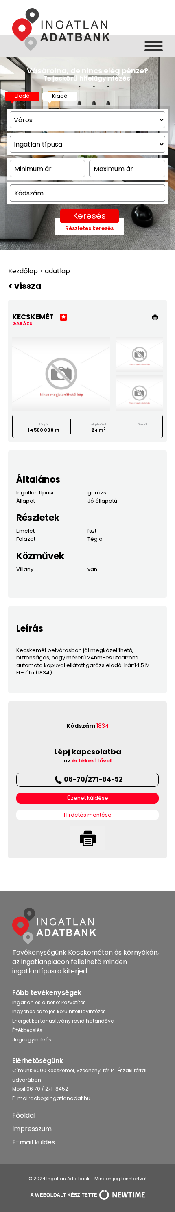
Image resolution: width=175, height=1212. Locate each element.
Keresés (89, 216)
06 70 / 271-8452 (47, 1088)
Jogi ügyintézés (31, 1039)
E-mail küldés (33, 1142)
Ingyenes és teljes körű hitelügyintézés (59, 1011)
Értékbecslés (27, 1030)
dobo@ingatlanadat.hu (60, 1098)
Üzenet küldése (87, 798)
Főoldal (23, 1115)
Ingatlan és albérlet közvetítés (49, 1002)
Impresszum (32, 1128)
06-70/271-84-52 (93, 779)
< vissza (24, 286)
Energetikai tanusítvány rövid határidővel (63, 1020)
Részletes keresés (89, 228)
